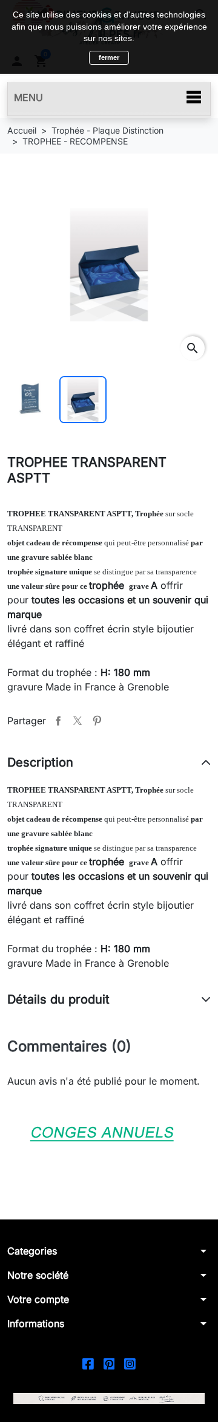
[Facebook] (88, 1363)
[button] (109, 1251)
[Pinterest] (109, 1363)
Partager (58, 720)
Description (40, 762)
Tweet (77, 720)
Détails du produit (58, 999)
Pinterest (97, 720)
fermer (109, 57)
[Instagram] (130, 1363)
